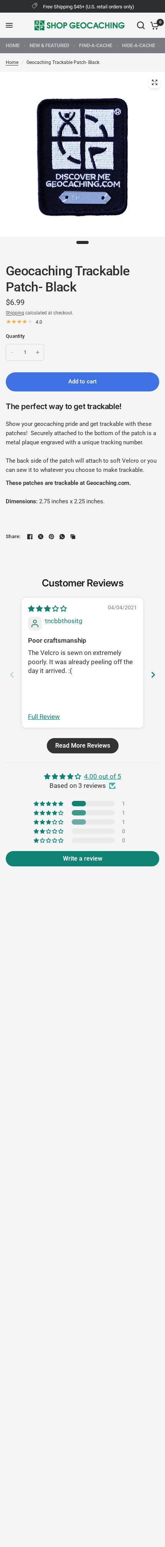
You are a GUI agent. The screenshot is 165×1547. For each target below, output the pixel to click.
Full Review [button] (44, 716)
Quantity (15, 336)
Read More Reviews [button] (82, 745)
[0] (153, 25)
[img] (47, 608)
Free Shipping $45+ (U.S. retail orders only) (88, 7)
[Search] (140, 25)
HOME (13, 45)
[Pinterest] (51, 536)
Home (12, 62)
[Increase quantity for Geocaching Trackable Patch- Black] (37, 352)
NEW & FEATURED (49, 45)
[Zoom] (154, 82)
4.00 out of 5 (102, 776)
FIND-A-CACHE (95, 45)
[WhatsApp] (62, 536)
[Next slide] (153, 674)
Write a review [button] (82, 858)
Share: (13, 536)
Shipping (15, 313)
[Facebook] (30, 536)
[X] (40, 536)
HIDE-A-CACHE (138, 45)
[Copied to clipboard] (73, 536)
